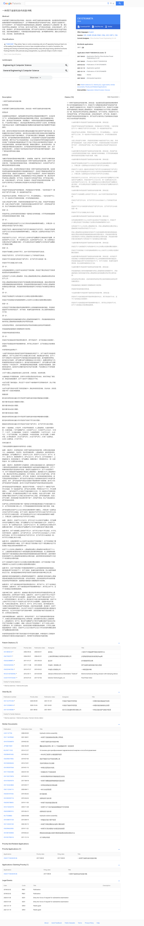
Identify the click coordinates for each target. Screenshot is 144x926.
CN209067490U (9, 759)
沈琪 (107, 35)
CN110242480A (9, 785)
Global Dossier (99, 90)
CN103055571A (9, 798)
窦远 (103, 35)
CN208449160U (9, 754)
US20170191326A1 (10, 678)
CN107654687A (9, 741)
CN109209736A (9, 767)
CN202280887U (9, 660)
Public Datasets (70, 923)
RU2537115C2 (8, 750)
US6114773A (8, 733)
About (46, 923)
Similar (109, 26)
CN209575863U (9, 802)
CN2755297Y (8, 656)
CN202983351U (9, 811)
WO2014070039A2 (10, 674)
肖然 (84, 35)
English (91, 32)
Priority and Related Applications (96, 87)
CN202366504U (9, 665)
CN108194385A (9, 833)
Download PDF (85, 26)
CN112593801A (9, 705)
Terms (80, 923)
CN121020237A (9, 807)
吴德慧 (89, 35)
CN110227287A (9, 776)
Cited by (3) (97, 85)
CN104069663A (9, 763)
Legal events (106, 85)
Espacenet (90, 90)
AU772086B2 (8, 816)
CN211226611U (9, 789)
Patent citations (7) (87, 85)
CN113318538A (9, 710)
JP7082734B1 (8, 746)
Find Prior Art (98, 26)
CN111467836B (9, 737)
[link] (36, 47)
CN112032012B (9, 824)
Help (98, 923)
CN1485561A (8, 652)
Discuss (107, 90)
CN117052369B (9, 772)
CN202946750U (9, 669)
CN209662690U (9, 828)
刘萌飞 (111, 35)
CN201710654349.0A (10, 858)
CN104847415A (9, 820)
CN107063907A (9, 780)
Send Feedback (57, 923)
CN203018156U (9, 794)
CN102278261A (9, 837)
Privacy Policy (89, 923)
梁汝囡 (94, 35)
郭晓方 (99, 35)
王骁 (116, 35)
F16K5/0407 (10, 44)
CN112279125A (9, 701)
